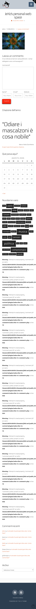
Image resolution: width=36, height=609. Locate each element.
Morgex (14, 231)
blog (14, 210)
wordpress (12, 254)
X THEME (24, 601)
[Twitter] (21, 592)
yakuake (20, 254)
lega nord (17, 226)
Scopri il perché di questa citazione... (13, 147)
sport (25, 243)
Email (15, 92)
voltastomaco (19, 249)
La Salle (11, 226)
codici (31, 210)
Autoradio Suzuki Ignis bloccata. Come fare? (16, 532)
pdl (10, 237)
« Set (3, 193)
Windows (5, 254)
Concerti (6, 214)
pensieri (16, 237)
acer (4, 206)
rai (17, 243)
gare (13, 218)
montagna (6, 231)
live (27, 226)
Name (4, 92)
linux (22, 226)
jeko (4, 226)
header (5, 222)
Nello (3, 543)
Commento (6, 65)
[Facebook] (15, 592)
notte (4, 237)
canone (20, 210)
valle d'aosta (6, 249)
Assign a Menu (18, 598)
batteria (23, 206)
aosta (10, 205)
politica (9, 243)
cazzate (26, 210)
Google (23, 218)
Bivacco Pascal (7, 210)
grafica (29, 218)
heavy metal (11, 222)
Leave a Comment (23, 29)
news (31, 231)
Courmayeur (15, 214)
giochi (17, 218)
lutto (31, 226)
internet (28, 222)
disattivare (23, 214)
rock (21, 243)
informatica (20, 222)
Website (26, 92)
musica (23, 232)
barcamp (17, 206)
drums (29, 214)
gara (9, 218)
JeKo (3, 531)
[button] (31, 4)
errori (4, 218)
